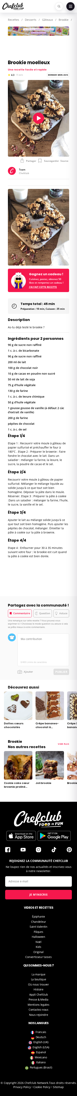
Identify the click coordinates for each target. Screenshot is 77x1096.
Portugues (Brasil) (41, 1067)
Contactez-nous (38, 1009)
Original (38, 952)
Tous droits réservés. (63, 1083)
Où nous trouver (38, 984)
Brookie (64, 20)
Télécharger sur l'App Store (21, 836)
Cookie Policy (41, 1087)
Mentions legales (38, 1004)
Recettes (13, 20)
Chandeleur (38, 922)
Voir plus (63, 744)
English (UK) (40, 1042)
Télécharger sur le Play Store (54, 836)
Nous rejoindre (38, 1015)
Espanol (41, 1052)
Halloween (38, 937)
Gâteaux (47, 20)
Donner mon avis (58, 74)
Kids (38, 947)
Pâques (38, 932)
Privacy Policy (22, 1087)
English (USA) (41, 1047)
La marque (38, 974)
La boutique (38, 979)
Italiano (41, 1062)
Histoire (38, 989)
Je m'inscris (38, 894)
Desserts (30, 20)
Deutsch (41, 1037)
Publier (61, 672)
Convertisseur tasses (38, 957)
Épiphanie (38, 916)
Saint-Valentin (38, 926)
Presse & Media (38, 999)
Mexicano (41, 1057)
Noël (38, 942)
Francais (41, 1032)
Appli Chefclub (38, 994)
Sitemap (58, 1087)
